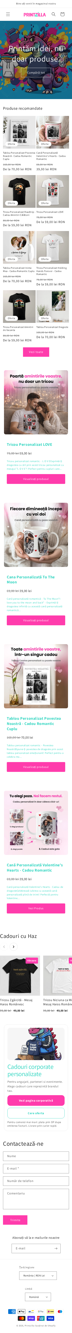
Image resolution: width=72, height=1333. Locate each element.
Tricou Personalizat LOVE (49, 211)
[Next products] (14, 947)
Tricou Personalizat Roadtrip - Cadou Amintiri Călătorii (19, 213)
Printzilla (30, 1325)
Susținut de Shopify (45, 1325)
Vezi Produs (36, 908)
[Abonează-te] (56, 1248)
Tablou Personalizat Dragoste (52, 326)
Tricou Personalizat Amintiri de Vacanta (18, 328)
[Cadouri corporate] (36, 1044)
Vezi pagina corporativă (36, 1100)
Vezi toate (36, 352)
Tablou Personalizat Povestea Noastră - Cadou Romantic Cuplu (19, 155)
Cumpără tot (36, 72)
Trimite (15, 1220)
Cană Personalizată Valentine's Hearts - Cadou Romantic (51, 155)
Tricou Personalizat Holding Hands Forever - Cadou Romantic (51, 271)
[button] (8, 14)
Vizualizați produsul (36, 479)
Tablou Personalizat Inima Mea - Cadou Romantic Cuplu (19, 269)
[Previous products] (4, 947)
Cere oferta (36, 1113)
